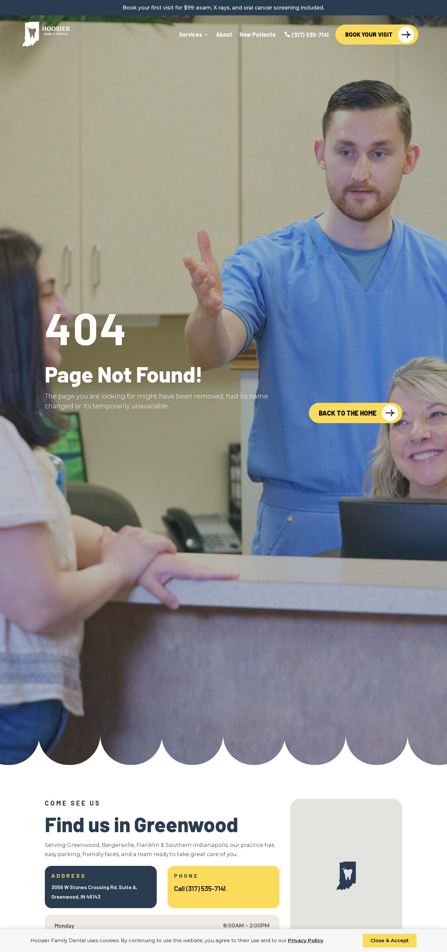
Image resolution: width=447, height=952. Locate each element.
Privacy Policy (305, 940)
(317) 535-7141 (310, 35)
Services (190, 35)
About (224, 35)
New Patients (258, 35)
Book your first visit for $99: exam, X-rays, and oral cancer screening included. (223, 8)
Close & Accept (389, 940)
